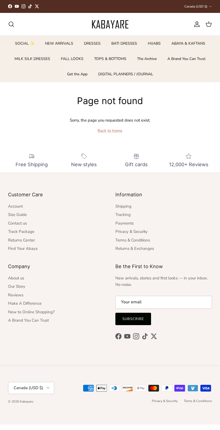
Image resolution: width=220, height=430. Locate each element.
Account (15, 206)
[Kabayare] (110, 24)
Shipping (123, 206)
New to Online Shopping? (31, 312)
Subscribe (133, 319)
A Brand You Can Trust (186, 58)
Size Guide (17, 214)
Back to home (110, 130)
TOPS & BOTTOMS (110, 58)
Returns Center (21, 240)
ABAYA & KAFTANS (188, 43)
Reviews (15, 295)
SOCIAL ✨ (24, 43)
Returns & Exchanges (134, 248)
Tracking (123, 214)
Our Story (16, 286)
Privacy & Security (131, 231)
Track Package (21, 231)
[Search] (11, 24)
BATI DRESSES (124, 43)
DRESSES (92, 43)
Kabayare (26, 401)
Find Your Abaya (23, 248)
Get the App (77, 74)
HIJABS (154, 43)
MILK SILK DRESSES (32, 58)
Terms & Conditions (132, 240)
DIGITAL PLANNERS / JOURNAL (125, 74)
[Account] (196, 24)
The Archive (147, 58)
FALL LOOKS (72, 58)
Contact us (17, 223)
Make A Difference (25, 303)
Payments (124, 223)
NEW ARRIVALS (59, 43)
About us (16, 278)
